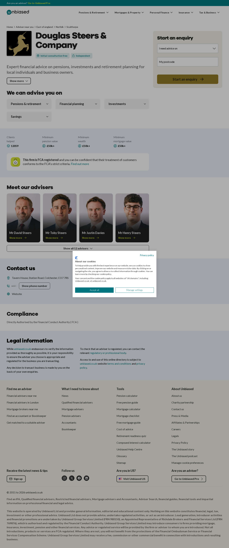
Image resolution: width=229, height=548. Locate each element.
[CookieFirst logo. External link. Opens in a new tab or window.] (76, 257)
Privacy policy (147, 255)
